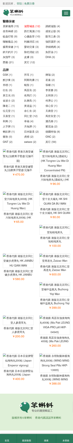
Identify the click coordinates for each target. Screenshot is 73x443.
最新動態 (26, 440)
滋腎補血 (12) (32, 26)
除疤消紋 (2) (31, 52)
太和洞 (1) (51, 95)
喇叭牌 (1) (9, 131)
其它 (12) (29, 62)
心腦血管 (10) (32, 36)
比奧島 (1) (30, 100)
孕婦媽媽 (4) (52, 47)
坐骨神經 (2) (10, 31)
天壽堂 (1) (51, 111)
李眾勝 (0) (51, 90)
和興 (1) (7, 121)
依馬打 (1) (30, 95)
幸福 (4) (29, 121)
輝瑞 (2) (50, 74)
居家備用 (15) (11, 26)
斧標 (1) (7, 85)
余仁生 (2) (30, 111)
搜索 (46, 440)
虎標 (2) (29, 136)
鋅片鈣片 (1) (10, 52)
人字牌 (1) (9, 126)
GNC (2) (50, 136)
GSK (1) (7, 74)
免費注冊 (29, 3)
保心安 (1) (51, 105)
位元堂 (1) (9, 111)
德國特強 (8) (52, 131)
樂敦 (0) (7, 136)
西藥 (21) (8, 62)
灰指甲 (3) (9, 57)
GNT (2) (8, 142)
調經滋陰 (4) (52, 26)
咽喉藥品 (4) (10, 41)
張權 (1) (50, 85)
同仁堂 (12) (31, 116)
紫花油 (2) (51, 126)
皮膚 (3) (29, 57)
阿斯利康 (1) (31, 80)
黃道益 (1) (30, 105)
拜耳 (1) (29, 74)
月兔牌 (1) (30, 126)
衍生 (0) (7, 90)
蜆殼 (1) (29, 85)
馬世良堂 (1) (52, 116)
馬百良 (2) (30, 90)
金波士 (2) (9, 100)
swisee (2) (30, 142)
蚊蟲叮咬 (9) (10, 36)
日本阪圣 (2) (31, 131)
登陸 (19, 3)
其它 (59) (50, 142)
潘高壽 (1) (51, 121)
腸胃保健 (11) (11, 47)
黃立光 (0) (9, 95)
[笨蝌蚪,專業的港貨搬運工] (13, 12)
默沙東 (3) (9, 80)
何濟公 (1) (51, 100)
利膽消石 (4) (31, 41)
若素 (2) (50, 80)
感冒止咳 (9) (52, 31)
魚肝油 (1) (51, 52)
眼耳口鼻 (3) (52, 36)
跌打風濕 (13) (32, 31)
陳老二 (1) (9, 105)
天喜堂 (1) (9, 116)
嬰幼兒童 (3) (31, 47)
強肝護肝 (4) (52, 41)
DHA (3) (50, 57)
